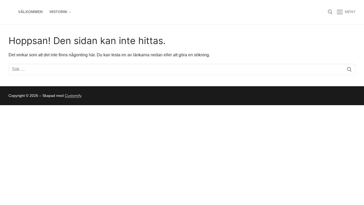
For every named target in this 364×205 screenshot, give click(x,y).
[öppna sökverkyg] (330, 12)
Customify (73, 95)
